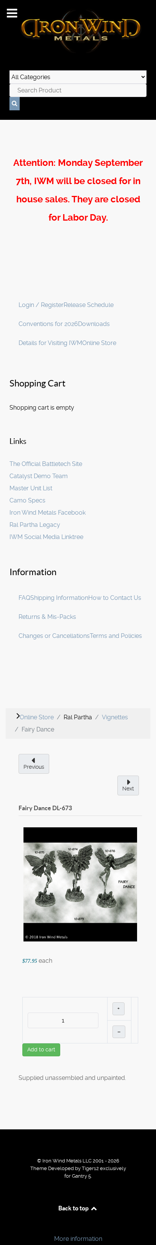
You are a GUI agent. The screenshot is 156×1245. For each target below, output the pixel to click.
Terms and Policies (116, 635)
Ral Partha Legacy (34, 524)
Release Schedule (89, 304)
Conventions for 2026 (48, 324)
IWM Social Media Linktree (46, 537)
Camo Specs (27, 500)
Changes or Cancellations (54, 635)
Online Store (99, 343)
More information (78, 1238)
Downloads (94, 324)
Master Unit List (30, 488)
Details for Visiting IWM (50, 343)
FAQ (24, 597)
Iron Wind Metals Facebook (47, 512)
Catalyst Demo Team (38, 476)
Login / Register (41, 304)
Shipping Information (59, 597)
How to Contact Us (114, 597)
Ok (8, 1225)
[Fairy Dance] (80, 883)
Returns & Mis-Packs (47, 616)
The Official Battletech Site (45, 463)
